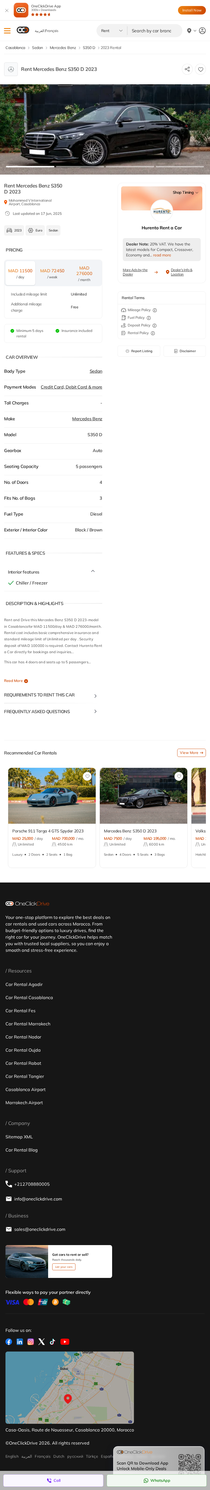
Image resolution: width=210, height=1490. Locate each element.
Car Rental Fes (20, 1010)
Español (108, 1456)
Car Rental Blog (21, 1150)
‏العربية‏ (26, 1456)
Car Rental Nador (23, 1037)
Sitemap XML (19, 1136)
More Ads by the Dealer (135, 272)
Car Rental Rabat (23, 1063)
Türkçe (92, 1456)
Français (43, 1456)
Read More (13, 680)
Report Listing (141, 351)
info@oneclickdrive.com (38, 1199)
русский (75, 1456)
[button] (7, 30)
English (12, 1456)
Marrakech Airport (24, 1102)
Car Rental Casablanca (29, 997)
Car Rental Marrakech (27, 1023)
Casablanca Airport (25, 1089)
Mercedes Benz (87, 418)
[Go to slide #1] (30, 166)
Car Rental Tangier (24, 1076)
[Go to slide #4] (180, 166)
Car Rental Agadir (24, 984)
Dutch (58, 1456)
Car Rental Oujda (23, 1050)
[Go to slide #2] (80, 166)
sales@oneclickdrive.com (39, 1229)
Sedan (96, 371)
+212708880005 (32, 1184)
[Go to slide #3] (130, 166)
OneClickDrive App (46, 8)
